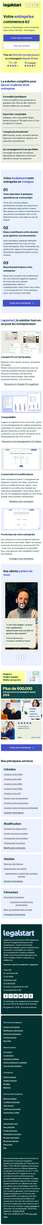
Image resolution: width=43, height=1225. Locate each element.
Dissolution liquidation (14, 897)
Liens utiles (8, 1119)
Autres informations (13, 1094)
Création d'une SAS (12, 779)
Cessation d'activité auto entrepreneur (21, 903)
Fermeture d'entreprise (14, 914)
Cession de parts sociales (16, 833)
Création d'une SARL (13, 784)
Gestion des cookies (11, 1113)
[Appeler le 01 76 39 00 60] (27, 5)
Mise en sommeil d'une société (18, 910)
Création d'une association (16, 803)
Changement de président (16, 838)
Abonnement (9, 1047)
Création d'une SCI (12, 793)
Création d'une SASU (13, 774)
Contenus (8, 1072)
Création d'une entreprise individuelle (21, 808)
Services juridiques (12, 1022)
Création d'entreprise (14, 813)
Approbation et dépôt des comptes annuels (21, 875)
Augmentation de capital (15, 869)
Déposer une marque (13, 864)
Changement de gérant (14, 843)
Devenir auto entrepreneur (16, 798)
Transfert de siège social (15, 829)
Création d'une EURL (13, 789)
